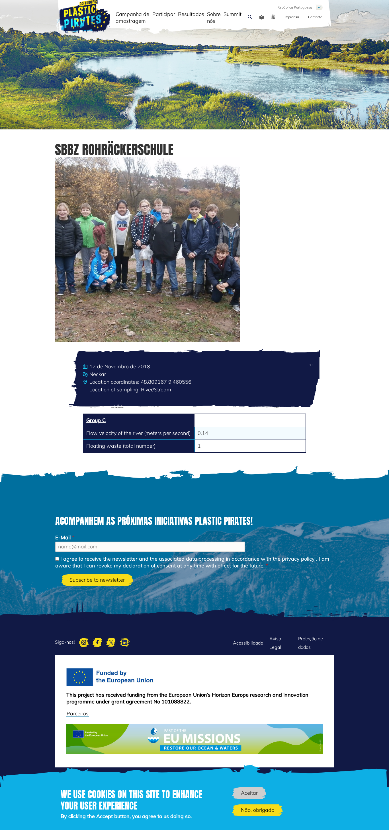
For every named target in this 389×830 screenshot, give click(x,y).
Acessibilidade (248, 643)
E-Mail (63, 537)
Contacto (315, 17)
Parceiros (78, 713)
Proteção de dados (310, 643)
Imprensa (291, 17)
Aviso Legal (275, 643)
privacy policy (298, 559)
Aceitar (249, 793)
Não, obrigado (257, 810)
